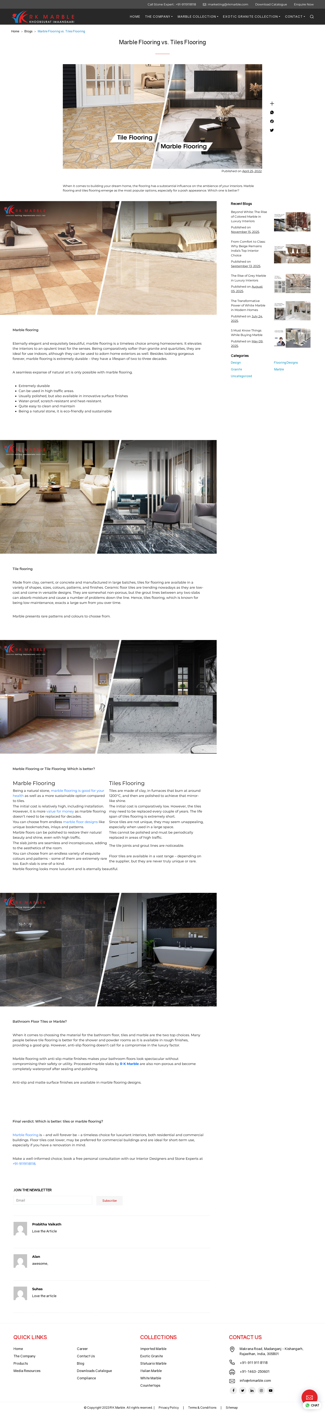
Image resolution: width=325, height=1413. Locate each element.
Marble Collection (197, 16)
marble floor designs (80, 822)
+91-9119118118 (186, 4)
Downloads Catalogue (94, 1371)
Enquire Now (304, 4)
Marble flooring (25, 1135)
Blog (80, 1363)
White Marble (150, 1378)
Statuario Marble (153, 1363)
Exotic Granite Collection (250, 16)
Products (21, 1363)
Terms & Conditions (202, 1407)
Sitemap (232, 1407)
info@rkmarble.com (255, 1380)
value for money (60, 811)
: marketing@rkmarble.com (227, 4)
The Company (157, 16)
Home (135, 16)
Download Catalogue (271, 4)
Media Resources (27, 1371)
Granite (236, 369)
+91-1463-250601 (255, 1371)
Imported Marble (153, 1349)
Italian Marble (151, 1371)
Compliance (86, 1378)
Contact (294, 16)
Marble (279, 369)
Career (82, 1349)
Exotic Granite (151, 1356)
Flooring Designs (286, 362)
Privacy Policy (169, 1407)
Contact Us (86, 1356)
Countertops (150, 1385)
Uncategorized (241, 376)
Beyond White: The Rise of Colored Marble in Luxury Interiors (249, 216)
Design (236, 362)
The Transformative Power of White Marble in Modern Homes (248, 305)
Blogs (28, 31)
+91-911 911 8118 (254, 1363)
